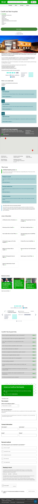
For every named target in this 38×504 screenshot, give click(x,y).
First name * (4, 427)
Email (5, 474)
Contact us (4, 23)
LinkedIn (3, 85)
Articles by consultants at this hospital (9, 20)
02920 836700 (15, 394)
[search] (18, 2)
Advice (27, 5)
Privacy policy (12, 502)
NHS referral (6, 458)
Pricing (3, 24)
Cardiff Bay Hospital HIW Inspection (8, 66)
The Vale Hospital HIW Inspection (7, 67)
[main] (19, 252)
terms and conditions (14, 491)
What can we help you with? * (8, 403)
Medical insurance (7, 455)
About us (3, 499)
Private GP (4, 16)
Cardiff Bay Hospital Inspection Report (8, 68)
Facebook (3, 84)
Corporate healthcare (30, 499)
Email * (3, 433)
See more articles (5, 291)
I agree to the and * (13, 492)
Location (3, 17)
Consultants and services (6, 15)
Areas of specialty (5, 19)
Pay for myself (7, 447)
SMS (10, 474)
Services (21, 5)
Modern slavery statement (6, 500)
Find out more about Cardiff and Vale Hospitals (10, 70)
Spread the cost (7, 451)
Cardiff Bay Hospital (29, 57)
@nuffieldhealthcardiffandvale (12, 83)
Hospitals (10, 5)
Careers (12, 499)
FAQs (3, 22)
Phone (15, 474)
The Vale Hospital (12, 57)
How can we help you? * (6, 409)
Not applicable (7, 462)
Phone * (21, 433)
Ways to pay (4, 18)
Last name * (21, 427)
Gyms (16, 5)
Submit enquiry (31, 491)
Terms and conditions (5, 502)
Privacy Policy (32, 479)
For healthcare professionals (20, 499)
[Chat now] (35, 501)
